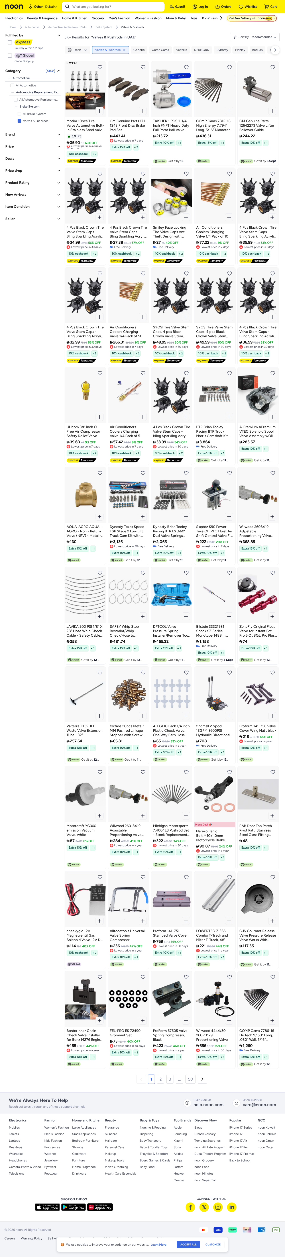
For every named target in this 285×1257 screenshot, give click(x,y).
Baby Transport (150, 1141)
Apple (178, 1127)
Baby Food (147, 1167)
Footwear (51, 1173)
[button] (141, 1079)
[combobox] (117, 6)
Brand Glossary (205, 1134)
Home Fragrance (84, 1167)
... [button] (179, 1079)
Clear (50, 70)
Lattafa (178, 1167)
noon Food (201, 1167)
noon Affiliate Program (209, 1147)
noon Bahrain (267, 1134)
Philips (178, 1160)
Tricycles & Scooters (154, 1154)
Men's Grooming (116, 1167)
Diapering (146, 1134)
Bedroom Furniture (85, 1141)
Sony (177, 1147)
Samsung (180, 1134)
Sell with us (55, 1238)
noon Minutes (204, 1173)
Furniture (78, 1160)
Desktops (15, 1147)
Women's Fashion (56, 1127)
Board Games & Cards (155, 1160)
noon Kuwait (266, 1127)
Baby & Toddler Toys (154, 1147)
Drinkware (79, 1173)
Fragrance (112, 1127)
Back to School (239, 1160)
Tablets (14, 1134)
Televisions (16, 1173)
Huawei (179, 1173)
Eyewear (50, 1167)
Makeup (110, 1154)
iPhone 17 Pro (238, 1147)
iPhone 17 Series (240, 1127)
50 (190, 1079)
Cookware (79, 1154)
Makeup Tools (114, 1160)
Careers (10, 1238)
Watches (50, 1154)
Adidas (178, 1154)
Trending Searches (207, 1141)
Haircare (111, 1141)
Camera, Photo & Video (25, 1167)
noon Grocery (204, 1160)
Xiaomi (178, 1141)
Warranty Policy (31, 1238)
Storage (77, 1147)
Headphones (18, 1160)
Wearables (16, 1154)
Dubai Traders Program (210, 1154)
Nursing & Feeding (153, 1127)
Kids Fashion (53, 1141)
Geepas (179, 1180)
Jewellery (51, 1160)
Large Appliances (84, 1127)
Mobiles (14, 1127)
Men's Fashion (54, 1134)
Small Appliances (84, 1134)
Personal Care (114, 1147)
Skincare (111, 1134)
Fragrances (52, 1147)
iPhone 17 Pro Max (241, 1154)
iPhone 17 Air (238, 1141)
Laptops (14, 1141)
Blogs (198, 1127)
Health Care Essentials (120, 1173)
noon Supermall (205, 1180)
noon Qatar (265, 1147)
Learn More (159, 1245)
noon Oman (266, 1141)
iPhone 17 (236, 1134)
